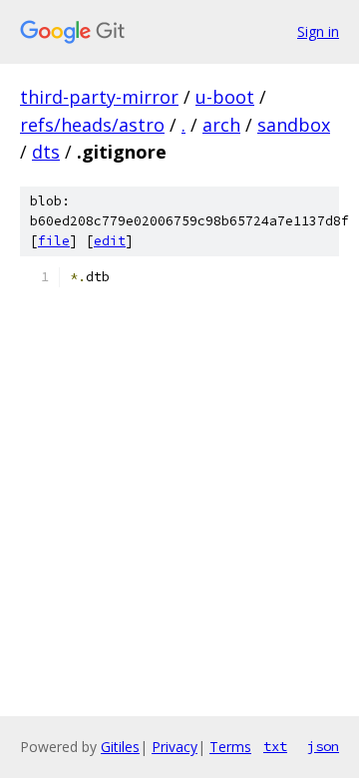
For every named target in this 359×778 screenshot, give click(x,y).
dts (46, 152)
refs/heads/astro (92, 125)
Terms (230, 746)
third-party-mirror (99, 97)
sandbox (293, 125)
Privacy (174, 746)
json (323, 746)
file (54, 240)
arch (221, 125)
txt (275, 746)
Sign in (318, 31)
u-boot (224, 97)
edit (110, 240)
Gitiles (120, 746)
